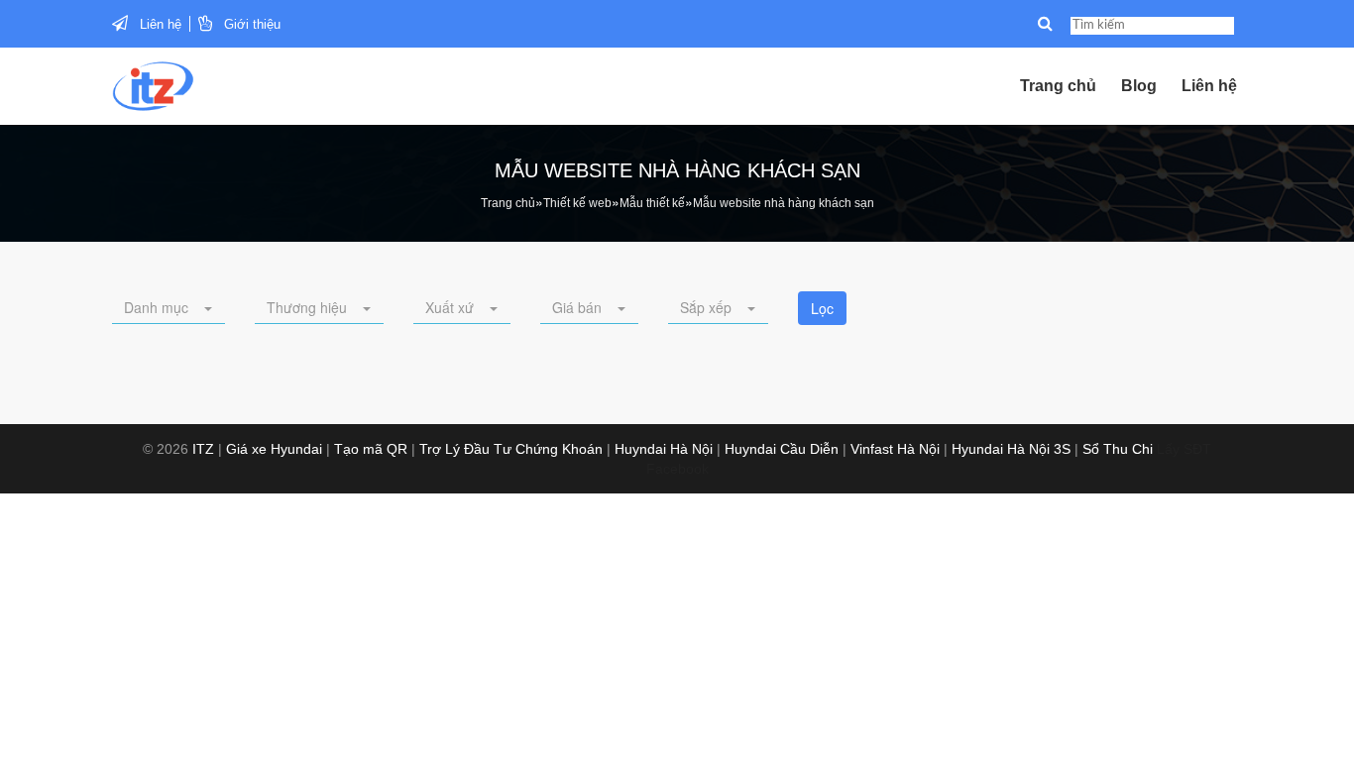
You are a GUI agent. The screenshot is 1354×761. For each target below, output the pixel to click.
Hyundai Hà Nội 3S (1011, 449)
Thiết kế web (577, 203)
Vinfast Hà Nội (895, 449)
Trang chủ (1058, 85)
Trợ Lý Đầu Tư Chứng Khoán (511, 449)
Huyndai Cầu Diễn (782, 449)
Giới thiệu (252, 24)
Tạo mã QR (370, 449)
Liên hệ (160, 24)
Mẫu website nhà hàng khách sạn (783, 203)
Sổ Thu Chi (1117, 449)
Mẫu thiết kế (652, 203)
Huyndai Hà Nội (664, 449)
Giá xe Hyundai (274, 449)
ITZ (203, 449)
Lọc (822, 308)
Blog (1139, 85)
